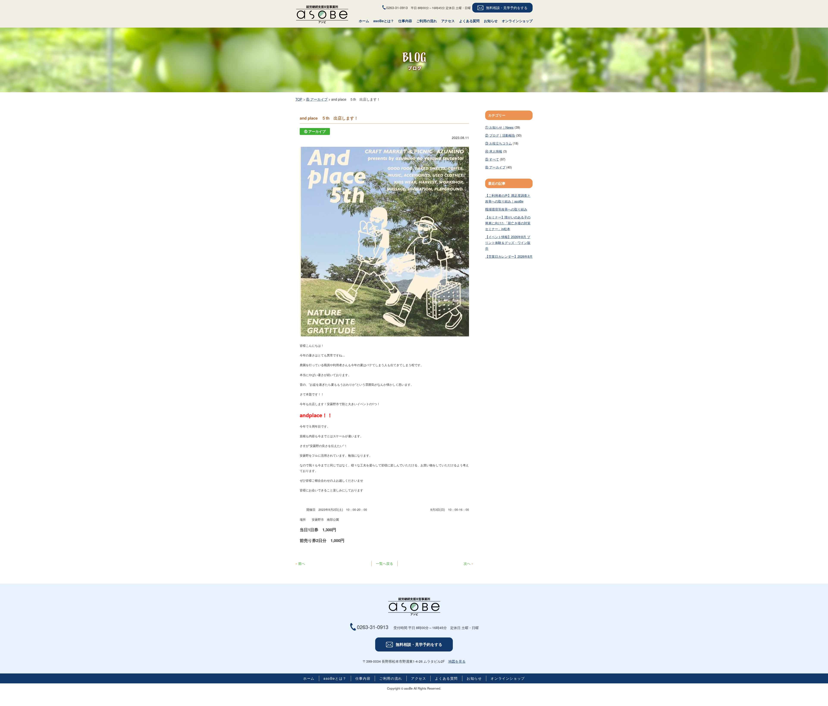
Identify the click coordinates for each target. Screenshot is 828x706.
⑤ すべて (492, 159)
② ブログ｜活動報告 (500, 135)
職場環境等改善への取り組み (506, 209)
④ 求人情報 (493, 151)
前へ (301, 563)
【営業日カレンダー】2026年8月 (509, 256)
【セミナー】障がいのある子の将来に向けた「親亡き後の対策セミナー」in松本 (507, 223)
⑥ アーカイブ (495, 167)
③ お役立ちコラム (498, 143)
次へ (467, 563)
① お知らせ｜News (499, 127)
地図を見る (457, 661)
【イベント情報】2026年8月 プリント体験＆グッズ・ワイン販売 (507, 242)
